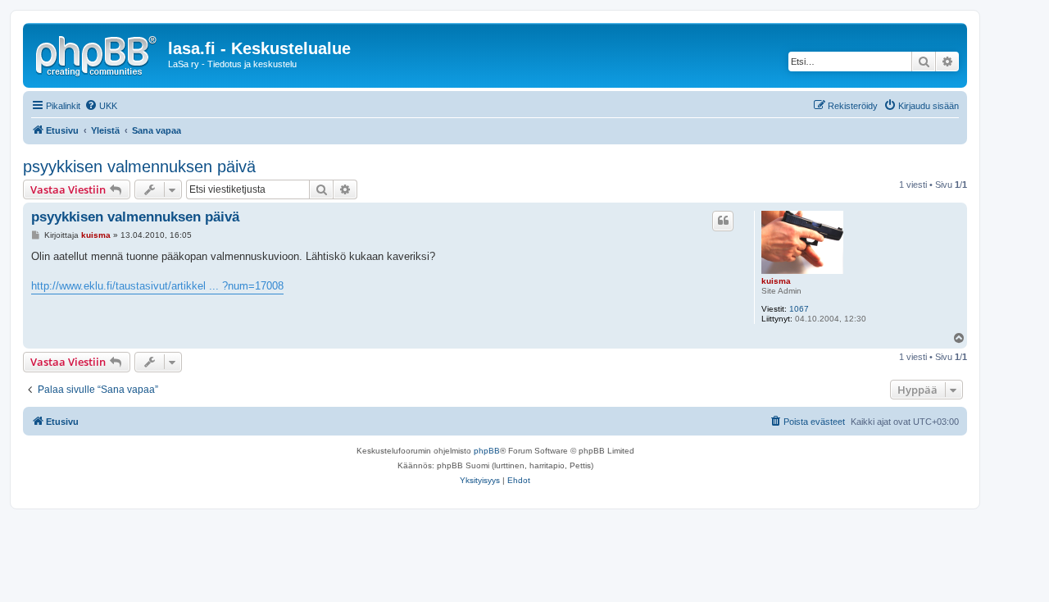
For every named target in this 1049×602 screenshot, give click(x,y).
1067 (799, 308)
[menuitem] (100, 106)
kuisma (776, 280)
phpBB (487, 450)
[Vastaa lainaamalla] (722, 220)
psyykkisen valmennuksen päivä (139, 166)
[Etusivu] (97, 53)
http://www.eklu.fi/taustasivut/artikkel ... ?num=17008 (157, 286)
